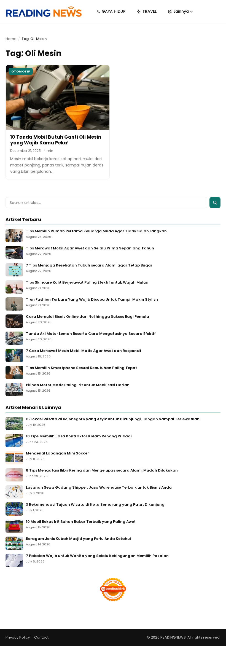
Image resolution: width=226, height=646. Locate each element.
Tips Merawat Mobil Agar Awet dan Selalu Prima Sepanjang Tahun (90, 248)
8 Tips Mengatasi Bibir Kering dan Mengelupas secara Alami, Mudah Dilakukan (102, 470)
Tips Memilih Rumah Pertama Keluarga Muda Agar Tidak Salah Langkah (96, 231)
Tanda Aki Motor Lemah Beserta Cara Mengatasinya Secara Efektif (91, 334)
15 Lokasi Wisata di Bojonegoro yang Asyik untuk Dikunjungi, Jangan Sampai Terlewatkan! (113, 419)
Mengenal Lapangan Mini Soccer (57, 453)
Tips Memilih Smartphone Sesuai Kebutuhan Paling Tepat (81, 368)
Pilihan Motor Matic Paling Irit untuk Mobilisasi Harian (78, 385)
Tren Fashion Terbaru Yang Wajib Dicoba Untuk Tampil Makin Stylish (92, 299)
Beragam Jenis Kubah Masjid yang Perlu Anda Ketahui (78, 539)
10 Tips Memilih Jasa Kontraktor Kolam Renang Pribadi (79, 436)
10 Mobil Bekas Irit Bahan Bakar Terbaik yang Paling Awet (81, 522)
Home (11, 38)
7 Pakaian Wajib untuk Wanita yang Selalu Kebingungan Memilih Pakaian (97, 556)
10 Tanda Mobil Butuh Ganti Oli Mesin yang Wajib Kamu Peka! (55, 140)
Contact (41, 637)
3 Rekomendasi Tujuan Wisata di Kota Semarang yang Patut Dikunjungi (96, 504)
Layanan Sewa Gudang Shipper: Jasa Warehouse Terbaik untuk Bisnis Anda (99, 487)
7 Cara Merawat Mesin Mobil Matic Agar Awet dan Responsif (83, 351)
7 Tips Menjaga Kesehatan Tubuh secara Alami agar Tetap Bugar (89, 265)
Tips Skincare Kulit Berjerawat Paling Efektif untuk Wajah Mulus (87, 282)
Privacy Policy (18, 637)
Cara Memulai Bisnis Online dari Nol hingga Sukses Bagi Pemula (87, 316)
